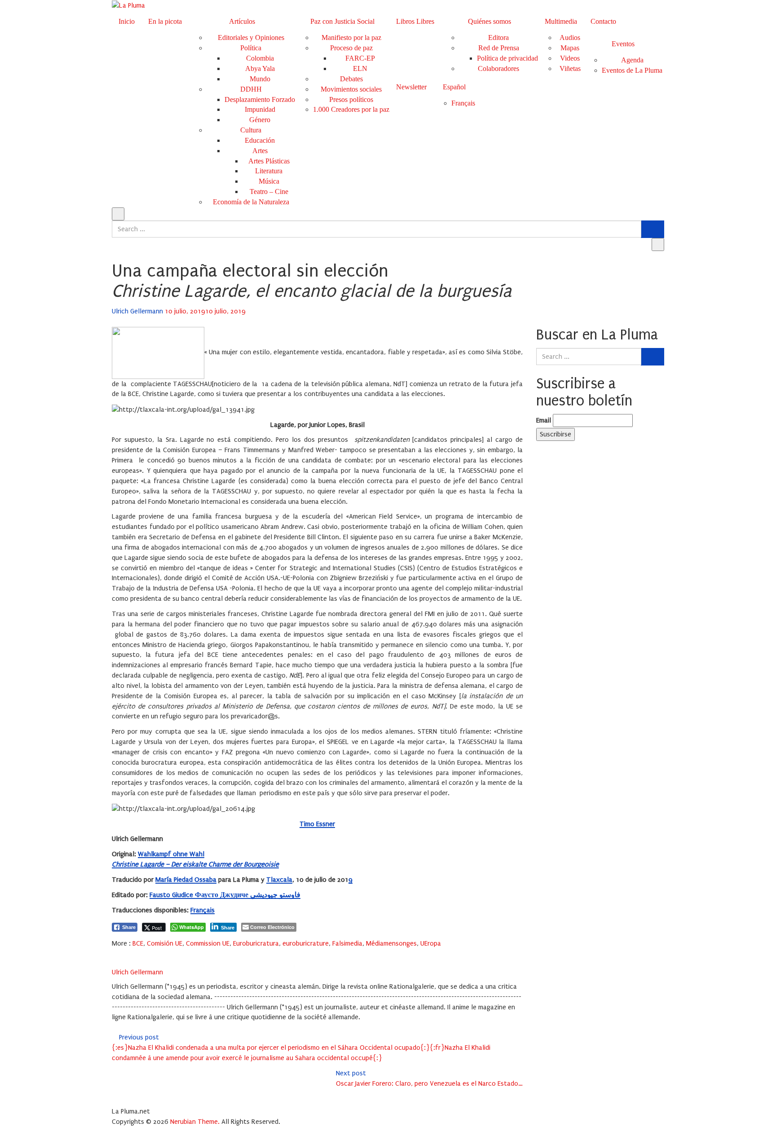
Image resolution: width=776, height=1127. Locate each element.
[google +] (138, 953)
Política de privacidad (507, 58)
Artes (260, 150)
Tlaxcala (279, 880)
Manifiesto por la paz (351, 37)
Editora (498, 37)
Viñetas (570, 68)
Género (259, 119)
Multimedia (561, 21)
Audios (570, 37)
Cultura (250, 130)
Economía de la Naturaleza (251, 202)
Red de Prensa (498, 48)
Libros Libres (415, 21)
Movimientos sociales (351, 89)
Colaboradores (498, 68)
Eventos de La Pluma (632, 70)
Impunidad (260, 109)
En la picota (165, 21)
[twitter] (126, 953)
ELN (360, 68)
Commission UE (207, 943)
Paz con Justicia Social (342, 21)
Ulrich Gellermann (138, 311)
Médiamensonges (391, 943)
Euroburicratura (256, 943)
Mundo (260, 79)
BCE (137, 943)
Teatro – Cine (269, 191)
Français (202, 910)
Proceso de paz (351, 48)
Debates (351, 79)
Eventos (623, 44)
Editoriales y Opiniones (251, 37)
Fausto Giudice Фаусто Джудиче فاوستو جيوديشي (225, 895)
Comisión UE (164, 943)
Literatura (268, 171)
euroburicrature (305, 943)
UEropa (430, 943)
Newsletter (411, 87)
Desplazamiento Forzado (260, 99)
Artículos (242, 21)
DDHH (251, 89)
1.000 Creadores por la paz (351, 109)
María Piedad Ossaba (185, 880)
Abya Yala (260, 68)
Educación (260, 140)
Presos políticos (351, 99)
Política (250, 48)
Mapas (569, 48)
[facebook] (114, 953)
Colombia (260, 58)
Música (269, 181)
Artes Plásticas (269, 161)
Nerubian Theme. (194, 1122)
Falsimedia (347, 943)
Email (543, 420)
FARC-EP (360, 58)
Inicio (127, 21)
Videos (570, 58)
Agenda (632, 60)
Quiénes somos (489, 21)
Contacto (603, 21)
